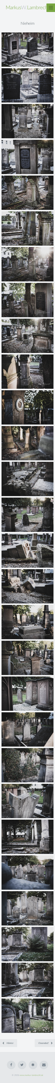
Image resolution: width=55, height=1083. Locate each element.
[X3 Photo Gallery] (33, 1065)
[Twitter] (22, 1065)
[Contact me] (44, 1065)
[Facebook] (11, 1065)
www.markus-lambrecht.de (31, 1075)
